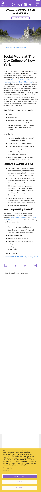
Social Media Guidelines (18, 218)
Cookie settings (19, 476)
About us (6, 470)
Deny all (20, 482)
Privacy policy (7, 468)
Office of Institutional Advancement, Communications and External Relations (20, 81)
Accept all (19, 487)
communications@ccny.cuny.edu (21, 256)
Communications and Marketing (15, 48)
